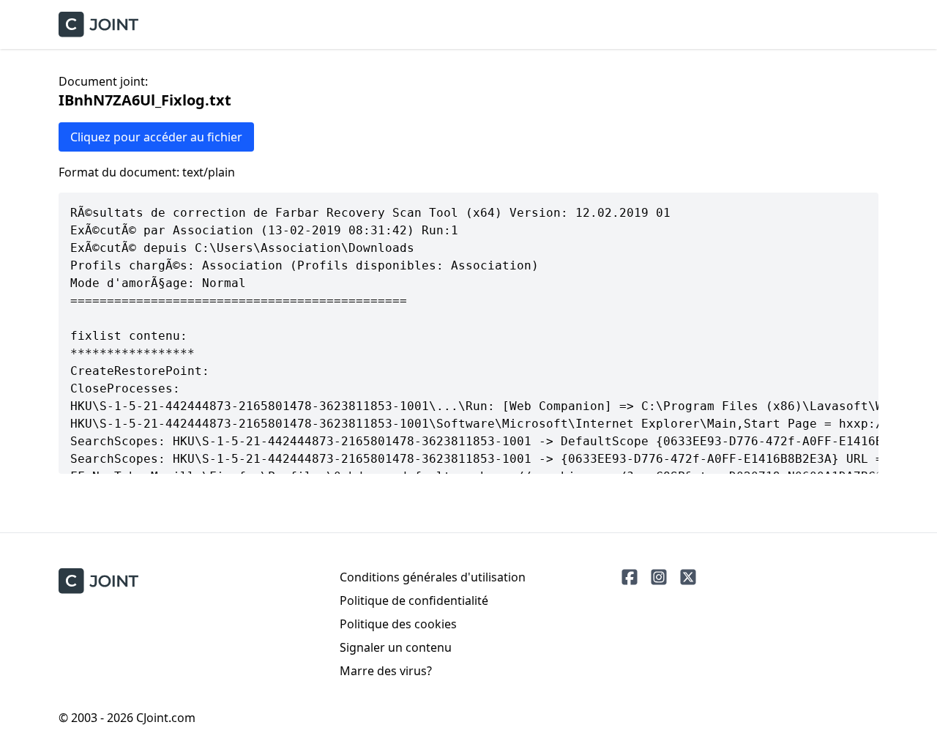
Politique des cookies (398, 624)
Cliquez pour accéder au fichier (156, 137)
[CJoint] (98, 581)
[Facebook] (629, 577)
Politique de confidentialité (414, 600)
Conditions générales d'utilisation (433, 577)
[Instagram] (659, 577)
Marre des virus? (386, 671)
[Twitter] (688, 577)
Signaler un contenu (396, 647)
